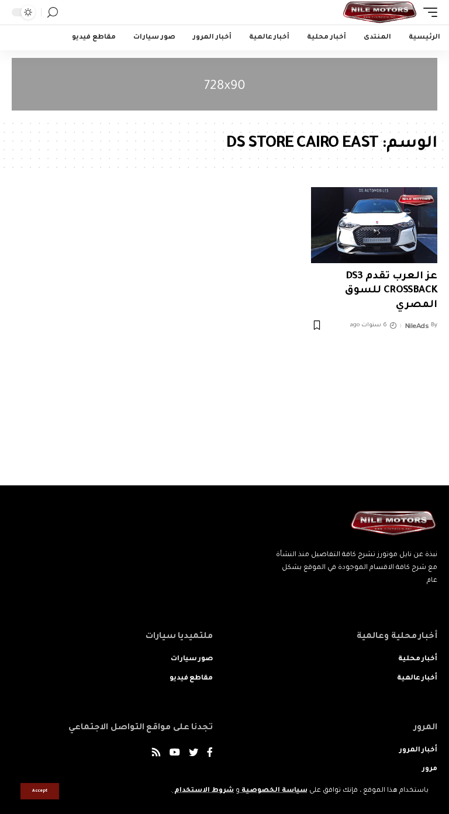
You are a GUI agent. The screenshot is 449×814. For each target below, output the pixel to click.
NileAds (417, 326)
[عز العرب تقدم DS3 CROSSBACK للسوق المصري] (374, 225)
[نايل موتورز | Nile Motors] (379, 12)
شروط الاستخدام (203, 791)
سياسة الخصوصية (274, 791)
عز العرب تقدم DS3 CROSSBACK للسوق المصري (391, 291)
